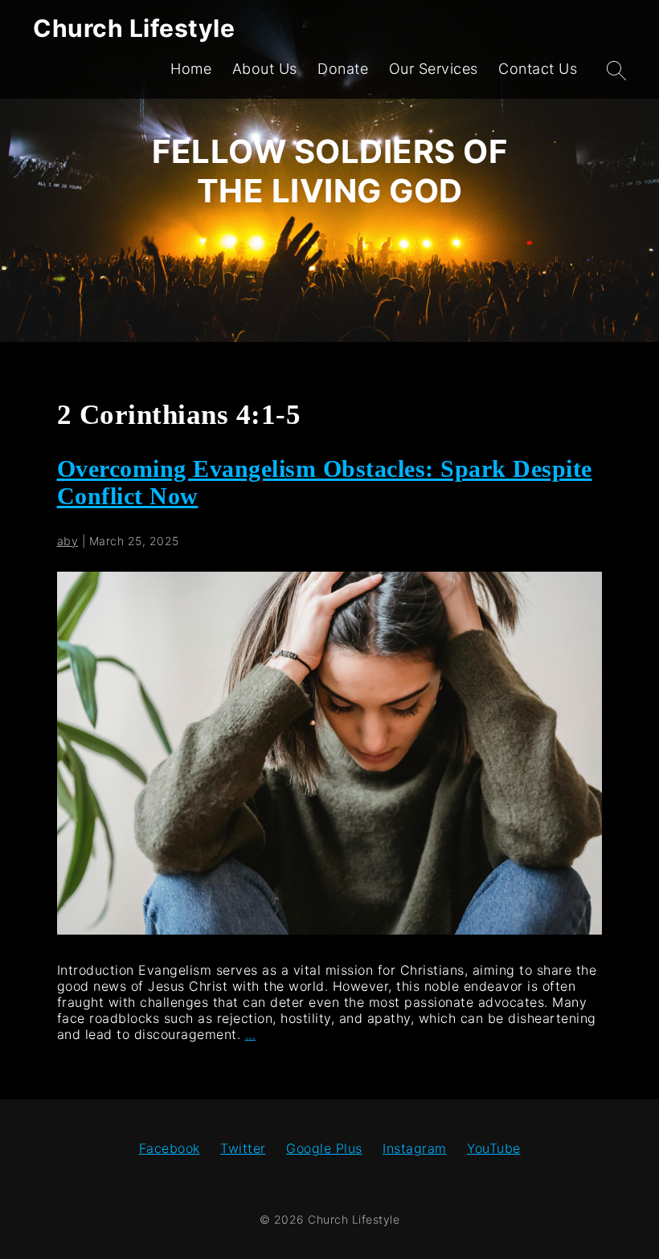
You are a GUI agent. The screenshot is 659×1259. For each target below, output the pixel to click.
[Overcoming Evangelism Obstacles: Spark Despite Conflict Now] (330, 930)
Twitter (243, 1148)
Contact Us (537, 68)
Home (190, 68)
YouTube (494, 1148)
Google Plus (324, 1148)
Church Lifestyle (134, 28)
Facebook (169, 1148)
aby (68, 541)
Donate (342, 68)
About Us (264, 68)
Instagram (415, 1148)
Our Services (433, 68)
